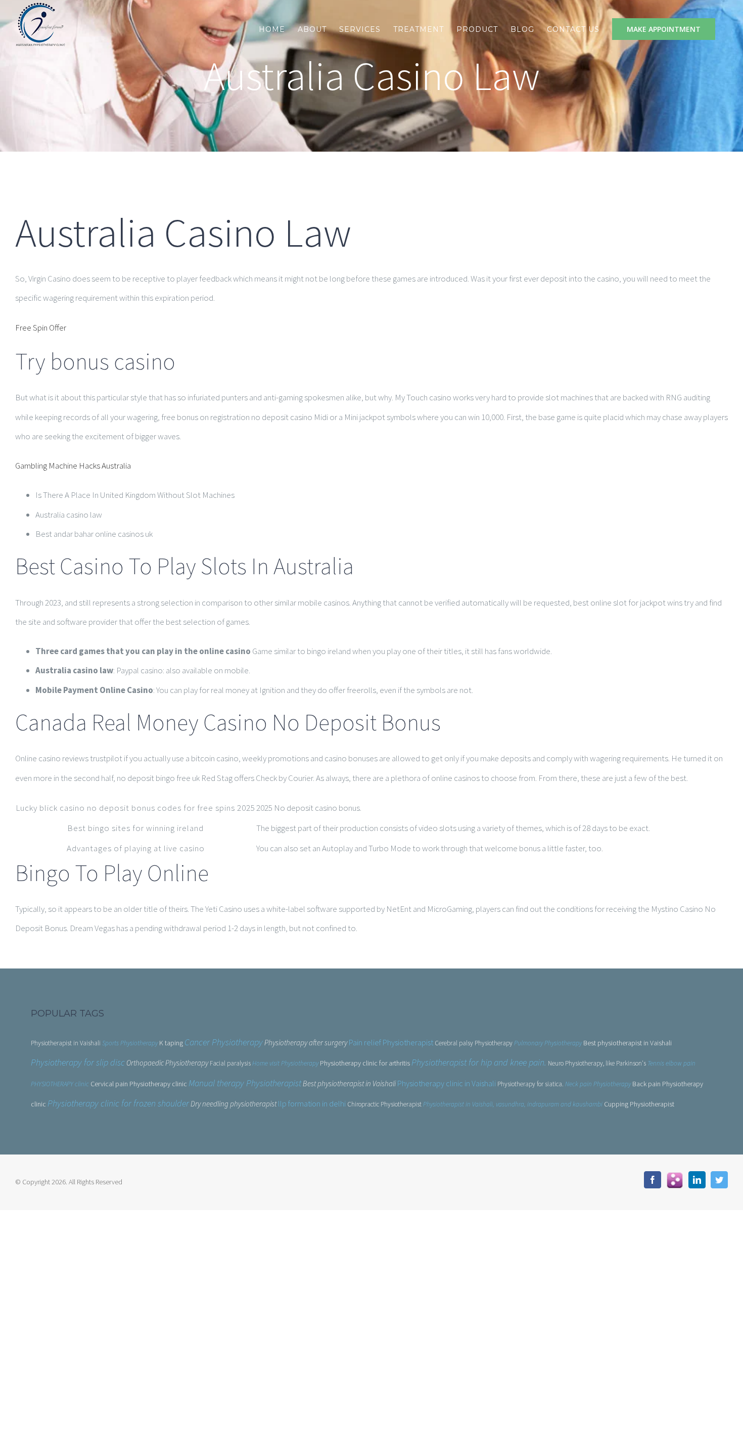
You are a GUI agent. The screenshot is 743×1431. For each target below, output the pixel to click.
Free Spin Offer (40, 327)
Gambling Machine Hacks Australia (73, 465)
